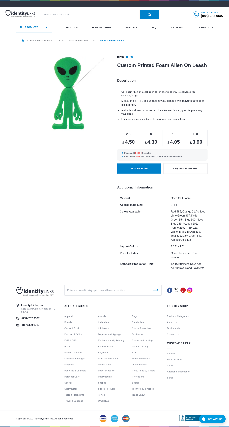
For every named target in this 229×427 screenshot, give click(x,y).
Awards (102, 316)
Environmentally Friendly (111, 340)
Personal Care (72, 376)
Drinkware (137, 334)
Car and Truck (71, 328)
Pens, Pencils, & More (143, 370)
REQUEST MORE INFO (185, 168)
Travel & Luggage (73, 400)
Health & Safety (140, 346)
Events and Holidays (143, 340)
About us (71, 27)
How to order (101, 27)
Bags (134, 316)
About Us (172, 322)
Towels (101, 394)
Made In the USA (141, 358)
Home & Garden (73, 352)
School (68, 382)
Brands (68, 322)
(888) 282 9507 (30, 318)
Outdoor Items (139, 364)
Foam (67, 346)
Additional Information (178, 371)
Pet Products (105, 376)
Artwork (177, 27)
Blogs (170, 377)
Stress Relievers (106, 388)
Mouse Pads (104, 364)
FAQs (170, 365)
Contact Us (173, 334)
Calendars (103, 322)
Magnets (69, 364)
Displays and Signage (109, 334)
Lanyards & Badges (74, 358)
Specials (131, 27)
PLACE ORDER (139, 168)
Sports (135, 382)
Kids (134, 352)
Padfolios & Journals (75, 370)
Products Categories (178, 316)
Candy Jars (138, 322)
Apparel (68, 316)
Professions (138, 376)
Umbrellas (103, 400)
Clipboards (103, 328)
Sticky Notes (70, 388)
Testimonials (173, 328)
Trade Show (138, 394)
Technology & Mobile (143, 388)
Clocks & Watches (141, 328)
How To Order (174, 359)
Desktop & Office (73, 334)
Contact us (205, 27)
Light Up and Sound (108, 358)
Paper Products (106, 370)
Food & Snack (105, 346)
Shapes (102, 382)
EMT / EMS (70, 340)
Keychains (103, 352)
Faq (154, 27)
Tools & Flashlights (74, 394)
